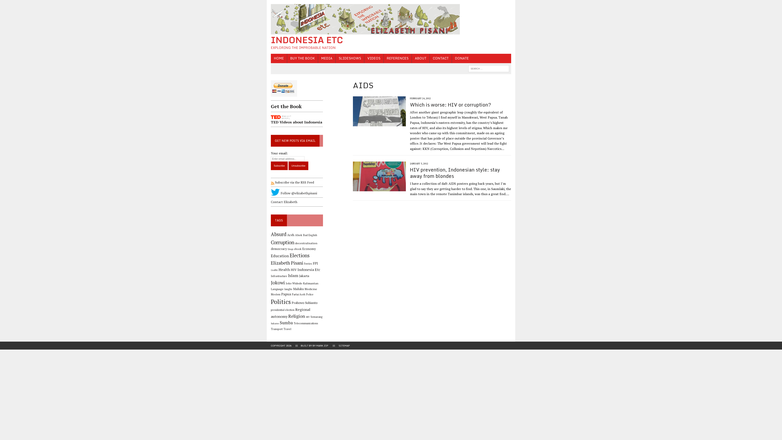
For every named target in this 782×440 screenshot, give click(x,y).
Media (326, 58)
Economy (309, 249)
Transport (277, 329)
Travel (287, 329)
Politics (281, 302)
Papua (286, 294)
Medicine (311, 289)
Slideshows (350, 58)
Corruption (282, 242)
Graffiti (274, 270)
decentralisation (306, 243)
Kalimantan (310, 283)
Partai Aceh (298, 294)
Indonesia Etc (309, 269)
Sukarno (275, 323)
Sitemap (344, 346)
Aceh (290, 235)
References (398, 58)
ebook (297, 249)
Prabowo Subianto (304, 303)
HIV (294, 270)
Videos (373, 58)
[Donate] (297, 97)
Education (280, 255)
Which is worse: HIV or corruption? (450, 105)
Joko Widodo (294, 283)
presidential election (282, 310)
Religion (296, 316)
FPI (315, 263)
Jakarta (304, 276)
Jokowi (278, 283)
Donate (462, 58)
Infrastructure (279, 276)
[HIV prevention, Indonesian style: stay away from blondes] (379, 188)
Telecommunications (306, 323)
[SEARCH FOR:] (488, 68)
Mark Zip (322, 346)
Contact (441, 58)
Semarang (317, 317)
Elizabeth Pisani (287, 263)
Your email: (279, 153)
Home (279, 58)
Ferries (308, 263)
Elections (300, 255)
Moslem (275, 294)
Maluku (298, 289)
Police (309, 294)
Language (277, 289)
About (420, 58)
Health (284, 269)
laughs (288, 289)
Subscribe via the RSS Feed (294, 182)
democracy (279, 249)
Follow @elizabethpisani (298, 193)
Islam (293, 275)
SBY (308, 317)
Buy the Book (302, 58)
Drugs (290, 249)
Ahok (298, 235)
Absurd (278, 234)
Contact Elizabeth (284, 202)
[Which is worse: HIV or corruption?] (379, 123)
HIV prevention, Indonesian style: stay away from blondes (455, 173)
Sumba (286, 323)
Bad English (310, 235)
